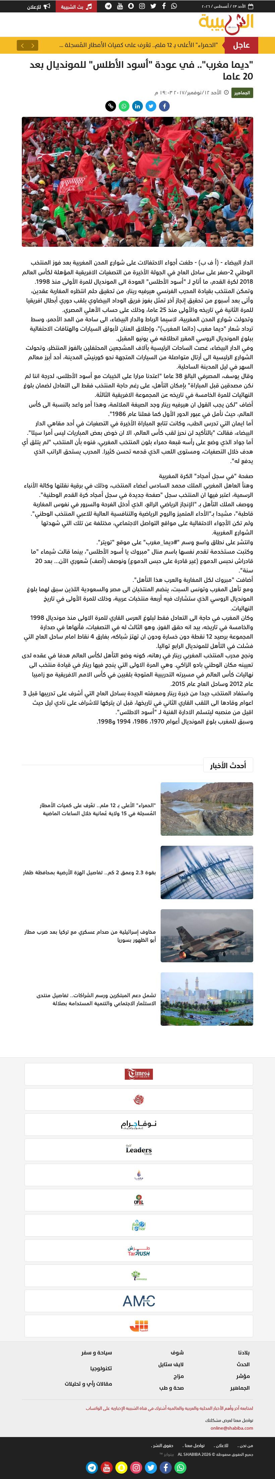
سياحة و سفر (96, 1352)
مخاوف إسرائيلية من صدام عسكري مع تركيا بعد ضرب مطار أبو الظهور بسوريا (90, 935)
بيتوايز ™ (166, 1454)
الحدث (243, 1364)
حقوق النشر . (162, 1445)
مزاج (179, 1376)
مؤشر (243, 1376)
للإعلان (34, 7)
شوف (177, 1352)
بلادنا (244, 1352)
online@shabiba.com (232, 1428)
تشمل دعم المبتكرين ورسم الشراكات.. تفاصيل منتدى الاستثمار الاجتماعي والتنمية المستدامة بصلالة (96, 999)
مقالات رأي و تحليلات (88, 1384)
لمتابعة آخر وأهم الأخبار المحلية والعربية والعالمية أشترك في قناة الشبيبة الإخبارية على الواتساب (169, 1408)
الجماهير (242, 92)
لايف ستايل (171, 1364)
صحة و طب (171, 1388)
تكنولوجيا (101, 1368)
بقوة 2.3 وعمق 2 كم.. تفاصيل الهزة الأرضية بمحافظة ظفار (89, 872)
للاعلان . (221, 1445)
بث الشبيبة (73, 7)
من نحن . (245, 1445)
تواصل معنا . (193, 1445)
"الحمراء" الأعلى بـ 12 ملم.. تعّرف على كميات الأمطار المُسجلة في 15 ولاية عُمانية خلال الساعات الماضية (137, 45)
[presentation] (33, 45)
